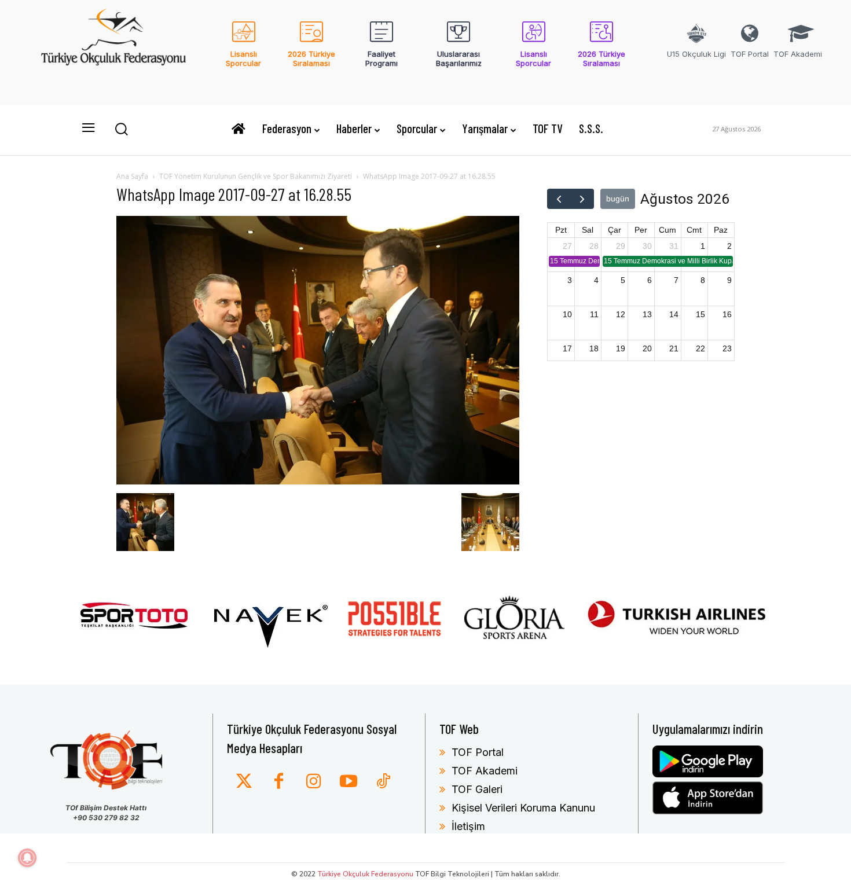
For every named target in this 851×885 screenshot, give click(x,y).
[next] (582, 199)
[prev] (559, 199)
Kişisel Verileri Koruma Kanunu (523, 808)
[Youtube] (348, 782)
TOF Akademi (485, 771)
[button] (121, 128)
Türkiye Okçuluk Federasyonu (365, 874)
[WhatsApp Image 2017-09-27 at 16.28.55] (317, 481)
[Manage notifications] (27, 858)
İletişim (468, 826)
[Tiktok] (383, 782)
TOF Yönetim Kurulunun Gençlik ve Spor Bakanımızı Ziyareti (255, 176)
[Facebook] (279, 782)
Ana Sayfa (132, 176)
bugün (617, 198)
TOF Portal (478, 752)
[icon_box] (244, 51)
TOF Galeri (477, 789)
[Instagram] (313, 782)
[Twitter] (244, 782)
